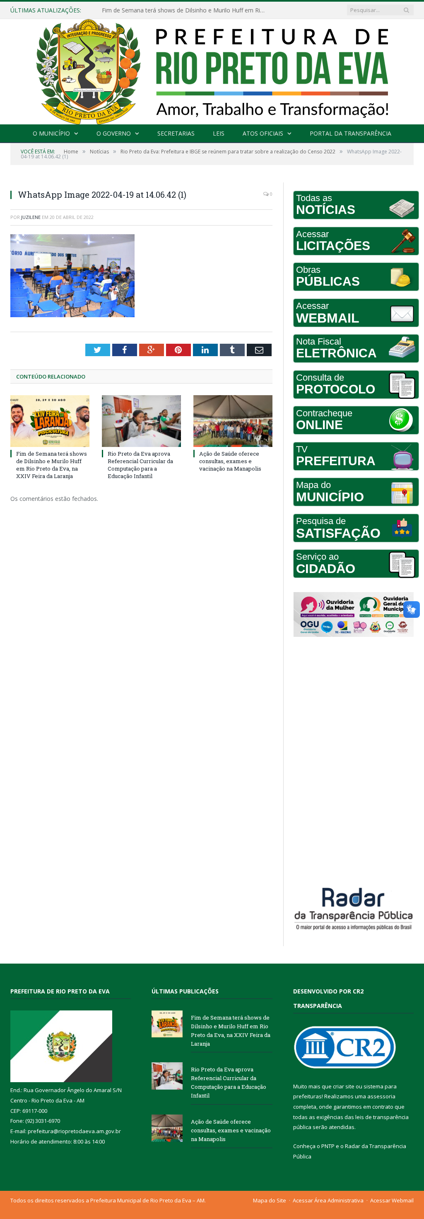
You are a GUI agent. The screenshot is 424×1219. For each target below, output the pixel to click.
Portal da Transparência (350, 133)
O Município (51, 133)
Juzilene (31, 217)
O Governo (113, 133)
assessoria (381, 1096)
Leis (218, 133)
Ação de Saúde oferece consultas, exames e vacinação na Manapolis (230, 461)
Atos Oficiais (263, 133)
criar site (343, 1086)
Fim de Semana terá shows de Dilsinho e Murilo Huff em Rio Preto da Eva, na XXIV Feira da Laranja (51, 465)
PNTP (328, 1146)
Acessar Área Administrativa (328, 1200)
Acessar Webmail (392, 1200)
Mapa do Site (269, 1200)
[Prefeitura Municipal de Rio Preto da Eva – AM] (212, 69)
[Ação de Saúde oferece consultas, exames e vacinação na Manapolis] (232, 421)
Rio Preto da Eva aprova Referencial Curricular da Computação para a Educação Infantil (187, 10)
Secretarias (176, 133)
